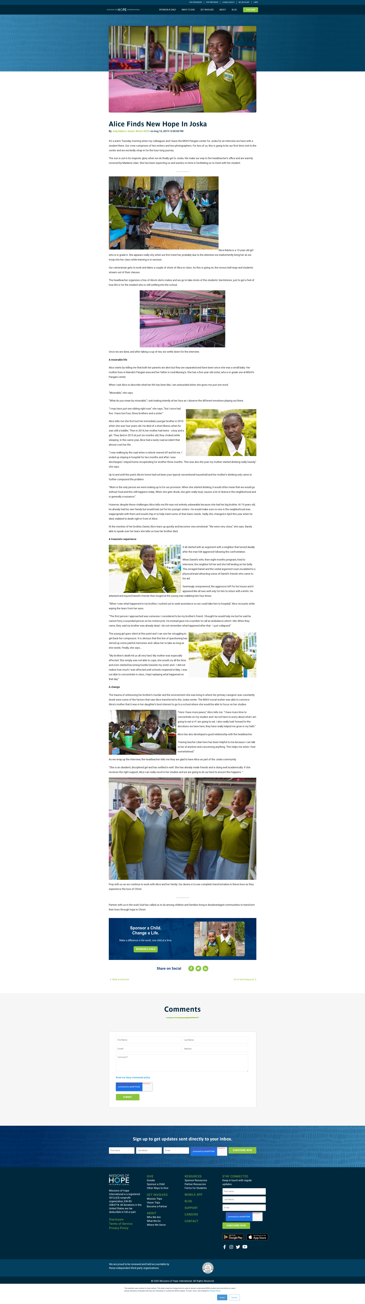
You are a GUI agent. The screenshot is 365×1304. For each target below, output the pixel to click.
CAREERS (191, 1214)
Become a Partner (157, 1206)
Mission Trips (154, 1198)
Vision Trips (153, 1202)
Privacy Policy (214, 1290)
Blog (234, 10)
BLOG (188, 1201)
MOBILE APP (193, 1194)
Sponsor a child (167, 10)
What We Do (154, 1220)
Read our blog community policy (133, 1077)
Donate (151, 1180)
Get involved (207, 10)
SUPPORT (191, 1208)
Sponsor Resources (196, 1180)
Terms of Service (121, 1223)
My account (244, 2)
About (222, 10)
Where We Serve (156, 1224)
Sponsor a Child (156, 1184)
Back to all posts (120, 979)
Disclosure (116, 1219)
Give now (250, 10)
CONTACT (191, 1221)
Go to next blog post (244, 979)
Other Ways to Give (157, 1188)
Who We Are (154, 1217)
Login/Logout (228, 2)
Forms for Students (196, 1188)
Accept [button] (222, 1297)
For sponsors (195, 2)
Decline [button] (234, 1297)
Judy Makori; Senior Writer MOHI (131, 131)
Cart (256, 2)
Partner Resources (195, 1184)
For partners (212, 2)
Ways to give (188, 10)
